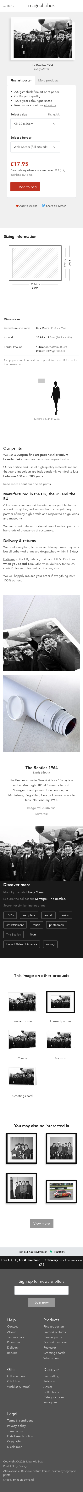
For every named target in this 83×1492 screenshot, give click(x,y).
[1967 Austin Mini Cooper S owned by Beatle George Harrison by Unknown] (61, 1191)
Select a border (20, 138)
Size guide (53, 114)
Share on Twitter (56, 206)
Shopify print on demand (18, 1479)
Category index (53, 1397)
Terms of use (15, 1431)
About (11, 1332)
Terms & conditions (20, 1421)
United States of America (21, 944)
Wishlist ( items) (18, 1387)
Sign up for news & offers (41, 1281)
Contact (12, 1326)
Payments (13, 1342)
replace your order (37, 576)
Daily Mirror (41, 69)
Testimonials (15, 1337)
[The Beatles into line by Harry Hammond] (21, 1188)
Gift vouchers (16, 1376)
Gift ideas (13, 1381)
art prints (50, 105)
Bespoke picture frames (35, 1471)
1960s (10, 915)
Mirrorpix (41, 899)
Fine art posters (53, 1326)
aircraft (48, 915)
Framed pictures (54, 1332)
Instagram (50, 1402)
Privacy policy (16, 1426)
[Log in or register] (70, 6)
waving (50, 944)
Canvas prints (52, 1337)
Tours (33, 934)
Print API (8, 1466)
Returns (12, 1353)
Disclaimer (14, 1447)
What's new (51, 1358)
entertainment (15, 925)
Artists (47, 1387)
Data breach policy (20, 1436)
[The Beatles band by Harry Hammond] (61, 1148)
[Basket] (77, 6)
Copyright (14, 1441)
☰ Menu (8, 6)
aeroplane (29, 915)
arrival (65, 915)
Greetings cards (54, 1353)
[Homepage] (41, 6)
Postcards (50, 1348)
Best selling (51, 1376)
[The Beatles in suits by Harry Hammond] (21, 1148)
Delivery (9, 559)
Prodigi (23, 1466)
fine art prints (42, 484)
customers (46, 530)
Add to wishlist (28, 206)
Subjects (49, 1381)
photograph (56, 925)
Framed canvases (55, 1342)
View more (41, 1223)
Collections (51, 1392)
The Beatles (57, 899)
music (36, 925)
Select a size (35, 114)
